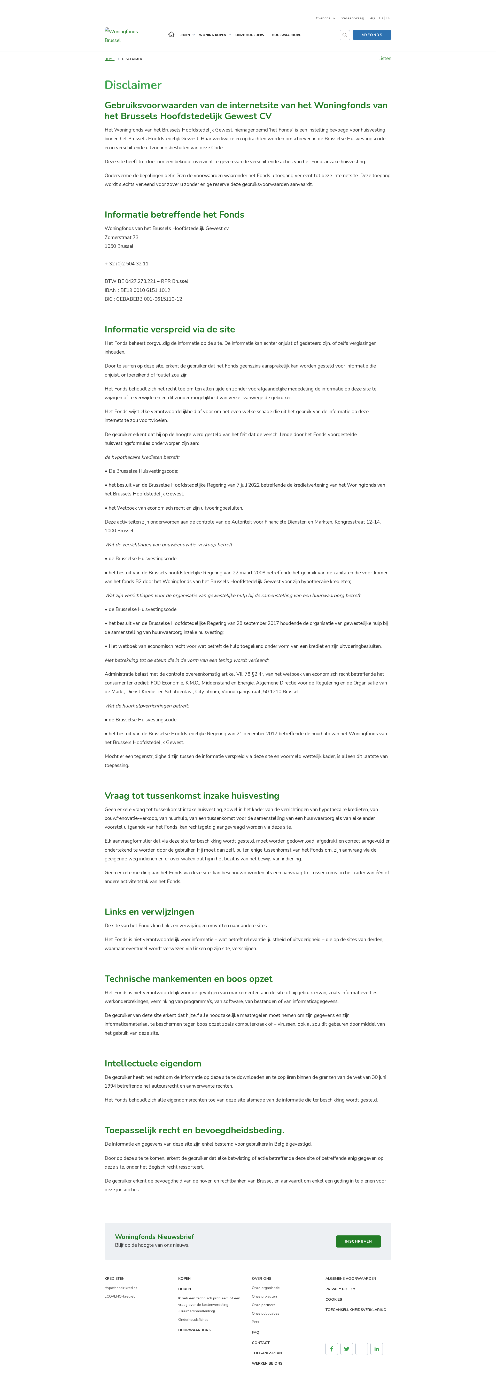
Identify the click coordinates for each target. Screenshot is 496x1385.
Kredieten (115, 1278)
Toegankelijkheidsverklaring (356, 1309)
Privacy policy (340, 1289)
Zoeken (345, 35)
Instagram (361, 1349)
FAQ (372, 18)
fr (381, 18)
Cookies (334, 1299)
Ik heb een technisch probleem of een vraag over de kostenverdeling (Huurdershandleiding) (209, 1305)
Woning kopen (212, 34)
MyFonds (372, 34)
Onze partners (263, 1304)
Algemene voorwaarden (351, 1278)
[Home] (130, 26)
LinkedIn (376, 1349)
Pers (255, 1321)
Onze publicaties (265, 1313)
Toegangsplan (267, 1353)
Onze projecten (264, 1296)
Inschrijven (358, 1241)
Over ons (323, 18)
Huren (184, 1289)
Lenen (185, 34)
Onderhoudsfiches (193, 1319)
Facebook (332, 1349)
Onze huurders (249, 34)
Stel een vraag (352, 18)
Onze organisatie (266, 1287)
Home (171, 34)
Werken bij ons (267, 1363)
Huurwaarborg (286, 34)
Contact (261, 1342)
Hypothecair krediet (121, 1287)
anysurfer (336, 1327)
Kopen (184, 1278)
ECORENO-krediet (120, 1296)
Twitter (346, 1349)
